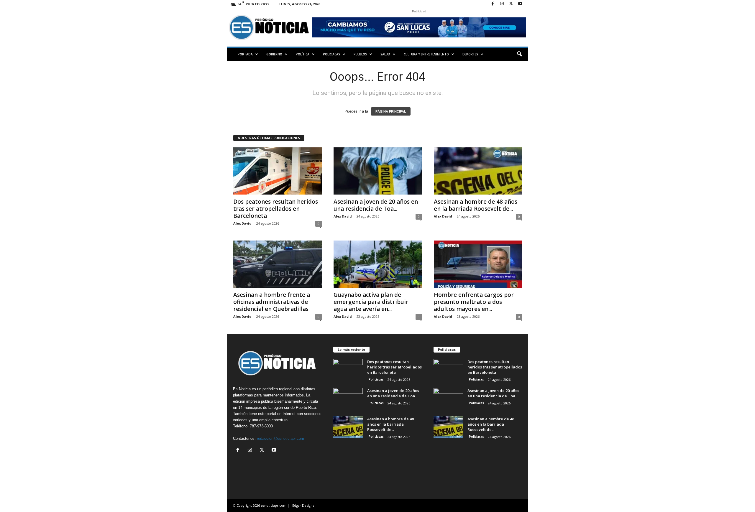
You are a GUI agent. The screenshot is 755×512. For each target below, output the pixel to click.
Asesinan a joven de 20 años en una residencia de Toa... (376, 205)
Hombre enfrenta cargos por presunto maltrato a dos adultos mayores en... (474, 302)
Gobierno (274, 54)
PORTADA (245, 54)
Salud (385, 54)
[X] (511, 4)
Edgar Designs (303, 505)
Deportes (470, 54)
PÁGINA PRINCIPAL (390, 111)
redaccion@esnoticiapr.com (280, 438)
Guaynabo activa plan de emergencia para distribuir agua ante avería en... (371, 302)
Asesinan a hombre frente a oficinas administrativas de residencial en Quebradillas (271, 302)
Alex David (242, 223)
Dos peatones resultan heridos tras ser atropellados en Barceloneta (275, 209)
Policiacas (331, 54)
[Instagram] (501, 4)
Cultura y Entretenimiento (426, 54)
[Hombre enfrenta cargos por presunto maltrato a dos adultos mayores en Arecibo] (478, 264)
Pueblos (360, 54)
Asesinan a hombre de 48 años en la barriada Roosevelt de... (475, 205)
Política (302, 54)
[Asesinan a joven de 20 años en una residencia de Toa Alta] (378, 171)
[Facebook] (492, 4)
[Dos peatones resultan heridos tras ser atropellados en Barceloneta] (277, 171)
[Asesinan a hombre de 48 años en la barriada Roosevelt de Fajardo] (478, 171)
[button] (519, 54)
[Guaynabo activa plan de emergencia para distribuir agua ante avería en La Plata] (378, 264)
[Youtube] (520, 4)
